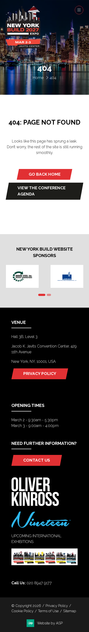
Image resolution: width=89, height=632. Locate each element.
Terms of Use (48, 611)
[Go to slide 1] (41, 295)
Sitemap (69, 611)
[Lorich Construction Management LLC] (67, 276)
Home (38, 77)
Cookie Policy (22, 611)
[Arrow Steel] (22, 276)
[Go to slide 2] (49, 295)
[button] (79, 10)
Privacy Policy (57, 606)
